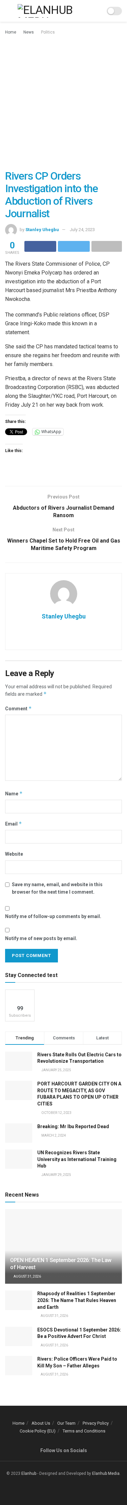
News (28, 32)
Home (10, 32)
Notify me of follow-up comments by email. (53, 916)
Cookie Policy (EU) (38, 1430)
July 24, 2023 (82, 229)
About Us (40, 1423)
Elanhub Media (106, 1473)
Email (13, 823)
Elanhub (28, 1473)
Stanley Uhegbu (42, 229)
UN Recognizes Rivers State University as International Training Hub (77, 1159)
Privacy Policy (96, 1423)
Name (14, 793)
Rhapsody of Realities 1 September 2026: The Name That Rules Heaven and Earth (76, 1300)
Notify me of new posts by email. (41, 938)
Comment (18, 708)
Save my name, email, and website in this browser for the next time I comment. (57, 888)
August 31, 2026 (27, 1276)
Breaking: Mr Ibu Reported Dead (73, 1126)
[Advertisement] (63, 102)
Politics (48, 32)
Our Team (66, 1423)
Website (14, 854)
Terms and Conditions (84, 1430)
